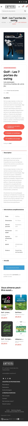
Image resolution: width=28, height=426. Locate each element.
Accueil (4, 22)
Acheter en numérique (13, 133)
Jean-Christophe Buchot (19, 342)
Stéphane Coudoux (19, 314)
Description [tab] (7, 153)
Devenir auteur (6, 404)
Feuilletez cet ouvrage (13, 138)
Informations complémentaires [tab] (14, 209)
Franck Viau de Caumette (13, 90)
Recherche (25, 11)
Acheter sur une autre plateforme (13, 126)
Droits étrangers (7, 390)
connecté (15, 274)
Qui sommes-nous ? (8, 401)
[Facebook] (20, 2)
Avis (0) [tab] (6, 260)
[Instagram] (24, 2)
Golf (10, 22)
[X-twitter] (22, 2)
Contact (4, 398)
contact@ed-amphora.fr (9, 373)
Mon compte (6, 395)
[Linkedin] (26, 2)
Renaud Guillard (5, 341)
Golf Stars (18, 312)
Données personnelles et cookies (14, 411)
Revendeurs (5, 384)
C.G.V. (8, 410)
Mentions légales (16, 410)
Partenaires (5, 387)
